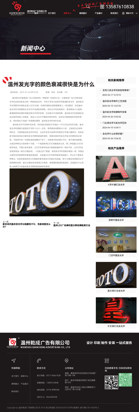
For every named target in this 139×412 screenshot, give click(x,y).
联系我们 (114, 13)
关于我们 (52, 13)
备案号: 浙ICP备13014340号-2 (86, 408)
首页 (36, 13)
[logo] (18, 9)
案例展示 (83, 13)
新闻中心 (67, 13)
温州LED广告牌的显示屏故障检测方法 (71, 225)
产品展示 (98, 13)
